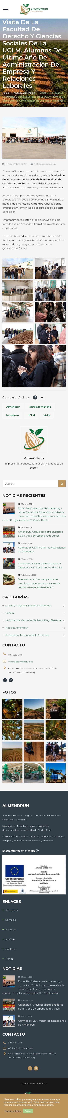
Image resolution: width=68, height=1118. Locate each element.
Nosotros (10, 929)
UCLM (31, 415)
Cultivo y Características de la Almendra (28, 605)
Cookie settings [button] (13, 1111)
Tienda (9, 958)
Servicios (10, 919)
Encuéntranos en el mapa (19, 850)
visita (47, 415)
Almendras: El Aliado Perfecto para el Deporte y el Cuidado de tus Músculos (40, 565)
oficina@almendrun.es (20, 661)
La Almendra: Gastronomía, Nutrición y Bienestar (33, 620)
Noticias (10, 939)
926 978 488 (15, 1042)
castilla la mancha (40, 406)
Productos (11, 910)
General (9, 612)
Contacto (10, 949)
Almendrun (13, 406)
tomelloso (12, 415)
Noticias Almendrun (45, 163)
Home (5, 93)
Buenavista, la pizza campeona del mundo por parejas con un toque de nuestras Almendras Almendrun (39, 583)
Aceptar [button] (28, 1111)
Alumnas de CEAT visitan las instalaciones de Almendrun (41, 549)
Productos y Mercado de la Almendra (27, 635)
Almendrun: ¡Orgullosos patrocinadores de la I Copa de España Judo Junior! (40, 533)
